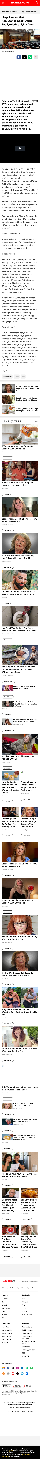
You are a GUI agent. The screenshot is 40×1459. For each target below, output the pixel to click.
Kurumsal (25, 1323)
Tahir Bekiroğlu (7, 376)
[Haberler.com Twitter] (13, 1368)
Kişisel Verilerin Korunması (27, 1337)
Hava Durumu (6, 1327)
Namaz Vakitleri (7, 1330)
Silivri (23, 376)
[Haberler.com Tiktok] (17, 1374)
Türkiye (16, 376)
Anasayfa (5, 11)
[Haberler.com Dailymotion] (27, 1374)
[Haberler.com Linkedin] (22, 1368)
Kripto (4, 1311)
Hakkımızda (5, 1288)
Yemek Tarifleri (7, 1343)
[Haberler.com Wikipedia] (8, 1374)
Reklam (12, 1288)
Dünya (4, 1318)
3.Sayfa (4, 1315)
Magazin (5, 1305)
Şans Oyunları (6, 1336)
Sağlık (24, 1299)
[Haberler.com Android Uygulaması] (17, 1386)
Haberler (5, 1295)
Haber (12, 1407)
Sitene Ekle (26, 1356)
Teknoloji (25, 1302)
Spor (3, 1302)
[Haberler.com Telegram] (22, 1374)
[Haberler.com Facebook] (8, 1368)
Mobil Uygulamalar (28, 1350)
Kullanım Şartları (27, 1327)
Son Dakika (6, 1308)
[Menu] (3, 2)
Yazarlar (24, 1311)
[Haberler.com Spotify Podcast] (31, 1368)
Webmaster (26, 1346)
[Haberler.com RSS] (3, 1374)
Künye (23, 1288)
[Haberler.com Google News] (3, 1368)
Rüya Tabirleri (6, 1340)
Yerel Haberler (27, 1315)
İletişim (18, 1288)
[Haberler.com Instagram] (17, 1368)
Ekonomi (5, 1299)
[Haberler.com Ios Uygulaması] (6, 1386)
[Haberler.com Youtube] (13, 1374)
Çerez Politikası (27, 1333)
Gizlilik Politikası (27, 1330)
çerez (11, 1451)
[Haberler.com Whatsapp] (27, 1368)
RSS (23, 1353)
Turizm (24, 1308)
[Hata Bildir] (8, 1412)
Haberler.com (6, 1323)
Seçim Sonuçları (7, 1333)
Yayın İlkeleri (30, 1288)
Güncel (14, 11)
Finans (24, 1305)
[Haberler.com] (9, 1281)
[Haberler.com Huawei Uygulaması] (27, 1386)
